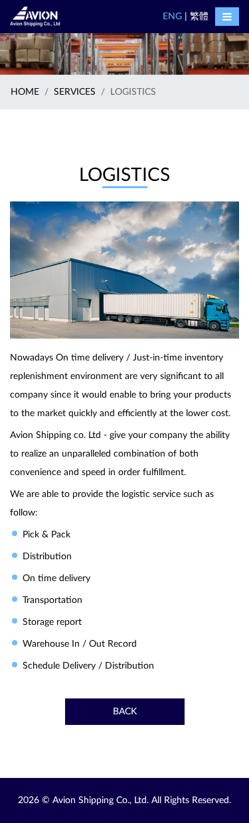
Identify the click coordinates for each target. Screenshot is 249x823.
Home (25, 92)
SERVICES (75, 92)
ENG (172, 16)
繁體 (199, 16)
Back (125, 711)
